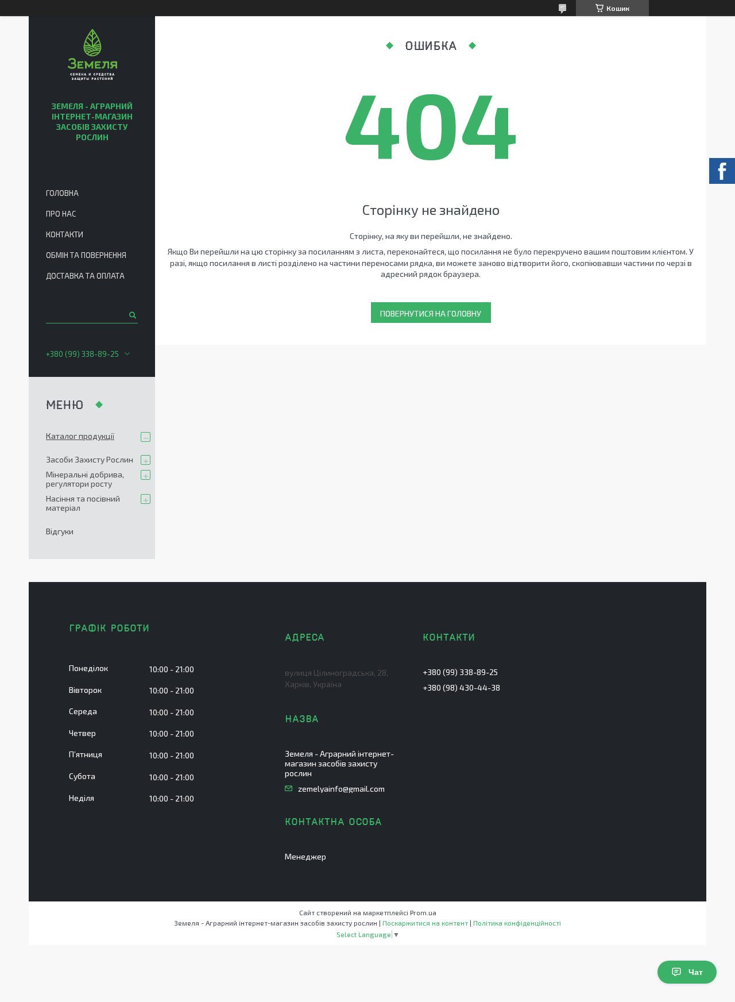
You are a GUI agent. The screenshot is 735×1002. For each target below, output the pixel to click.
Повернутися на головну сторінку (430, 316)
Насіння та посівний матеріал (83, 503)
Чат (695, 972)
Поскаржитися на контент (425, 923)
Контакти (64, 234)
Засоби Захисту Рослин (89, 459)
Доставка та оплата (85, 275)
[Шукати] (132, 314)
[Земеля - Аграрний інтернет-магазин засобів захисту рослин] (92, 56)
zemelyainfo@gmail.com (341, 789)
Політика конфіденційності (517, 923)
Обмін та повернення (86, 255)
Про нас (61, 213)
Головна (62, 193)
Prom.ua (423, 912)
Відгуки (60, 531)
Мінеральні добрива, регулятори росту (85, 478)
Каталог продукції (80, 436)
